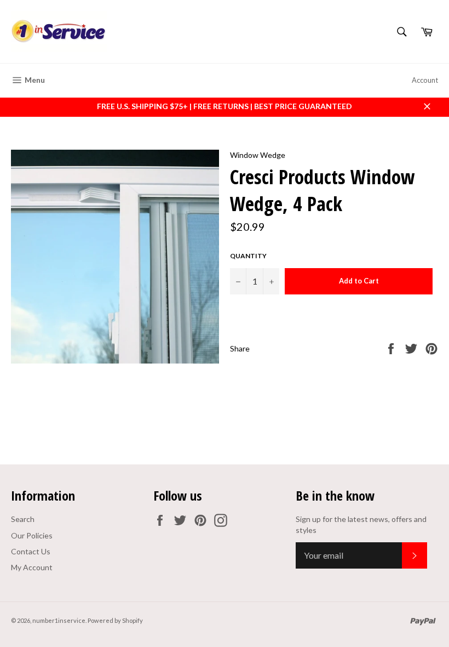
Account (425, 80)
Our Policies (32, 535)
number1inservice (58, 620)
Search (22, 519)
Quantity (248, 256)
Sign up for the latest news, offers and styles (361, 524)
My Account (32, 567)
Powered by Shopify (115, 620)
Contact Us (30, 551)
